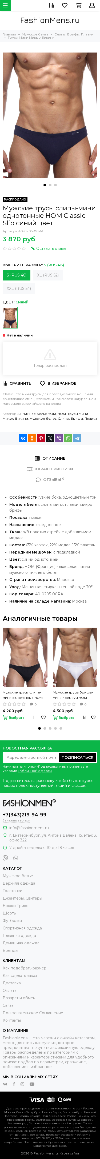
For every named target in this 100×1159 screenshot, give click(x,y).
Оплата (10, 990)
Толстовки (12, 890)
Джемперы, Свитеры (22, 898)
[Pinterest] (41, 438)
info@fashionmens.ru (29, 827)
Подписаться (77, 757)
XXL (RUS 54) (19, 288)
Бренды (10, 950)
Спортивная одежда (22, 928)
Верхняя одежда (19, 883)
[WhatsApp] (68, 438)
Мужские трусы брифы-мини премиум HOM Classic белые (73, 695)
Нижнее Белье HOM (39, 414)
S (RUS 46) (16, 275)
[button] (44, 185)
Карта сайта (69, 1153)
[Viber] (59, 438)
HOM (62, 414)
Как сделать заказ (20, 975)
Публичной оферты (35, 771)
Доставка (12, 983)
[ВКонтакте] (23, 438)
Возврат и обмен (19, 998)
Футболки (12, 920)
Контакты (12, 1020)
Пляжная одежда (19, 935)
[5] (10, 317)
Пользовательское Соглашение (33, 1012)
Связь (8, 1005)
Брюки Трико (16, 905)
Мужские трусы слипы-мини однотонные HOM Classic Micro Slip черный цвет (23, 695)
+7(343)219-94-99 (24, 815)
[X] (50, 438)
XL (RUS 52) (48, 275)
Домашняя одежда (21, 943)
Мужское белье (43, 418)
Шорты (10, 913)
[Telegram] (77, 438)
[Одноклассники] (32, 438)
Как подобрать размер (24, 968)
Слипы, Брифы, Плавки (77, 418)
